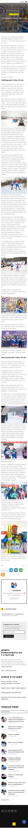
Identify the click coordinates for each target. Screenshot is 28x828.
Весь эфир (3, 799)
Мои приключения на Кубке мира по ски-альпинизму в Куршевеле (16, 792)
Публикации (5, 714)
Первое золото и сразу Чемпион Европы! (13, 688)
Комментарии (6, 711)
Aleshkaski (7, 21)
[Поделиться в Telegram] (11, 570)
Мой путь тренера (13, 734)
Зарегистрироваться (7, 614)
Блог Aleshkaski (13, 14)
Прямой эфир (10, 707)
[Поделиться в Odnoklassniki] (3, 574)
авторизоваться (19, 614)
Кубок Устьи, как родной (15, 742)
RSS (8, 799)
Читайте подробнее (6, 666)
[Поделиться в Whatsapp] (21, 570)
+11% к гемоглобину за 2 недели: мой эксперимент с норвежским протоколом (16, 719)
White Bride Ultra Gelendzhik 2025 (11, 692)
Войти (2, 670)
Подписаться (14, 598)
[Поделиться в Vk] (16, 570)
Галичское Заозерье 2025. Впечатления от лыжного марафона (16, 767)
